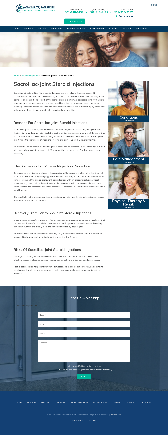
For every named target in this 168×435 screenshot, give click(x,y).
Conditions (56, 29)
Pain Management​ (30, 75)
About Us (28, 29)
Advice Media (116, 415)
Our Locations (126, 16)
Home (16, 29)
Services (41, 29)
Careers (113, 29)
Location (126, 29)
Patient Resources (76, 29)
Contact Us (141, 29)
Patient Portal (75, 21)
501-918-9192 (74, 12)
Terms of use (77, 421)
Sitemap (92, 421)
